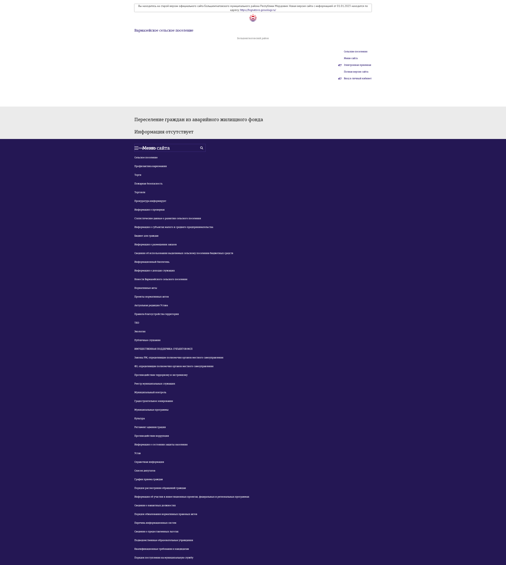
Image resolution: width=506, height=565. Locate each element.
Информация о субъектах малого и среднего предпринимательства (173, 227)
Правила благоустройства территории (156, 314)
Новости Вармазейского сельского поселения (160, 279)
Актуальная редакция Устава (151, 305)
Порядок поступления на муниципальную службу (163, 557)
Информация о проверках (149, 209)
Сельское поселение (146, 157)
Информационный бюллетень (151, 262)
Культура (139, 418)
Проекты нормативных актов (151, 296)
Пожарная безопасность (148, 183)
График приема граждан (148, 479)
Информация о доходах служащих (154, 270)
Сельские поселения (355, 51)
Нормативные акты (145, 288)
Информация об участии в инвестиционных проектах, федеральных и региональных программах (191, 496)
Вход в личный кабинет (358, 78)
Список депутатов (144, 470)
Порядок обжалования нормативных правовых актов (165, 514)
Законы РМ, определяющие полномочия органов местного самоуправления (178, 357)
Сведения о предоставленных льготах (156, 531)
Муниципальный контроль (150, 392)
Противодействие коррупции (151, 436)
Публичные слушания (147, 340)
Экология (139, 331)
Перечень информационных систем (155, 523)
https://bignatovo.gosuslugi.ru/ (258, 10)
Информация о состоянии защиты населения (161, 444)
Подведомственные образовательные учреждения (163, 540)
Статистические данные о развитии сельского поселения (167, 218)
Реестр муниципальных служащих (154, 383)
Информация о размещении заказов (155, 244)
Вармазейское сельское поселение (163, 30)
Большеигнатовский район (253, 38)
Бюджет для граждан (146, 235)
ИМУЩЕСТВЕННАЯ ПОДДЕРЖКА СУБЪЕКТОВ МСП (163, 349)
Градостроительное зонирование (153, 401)
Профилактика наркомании (150, 166)
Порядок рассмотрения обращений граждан (160, 488)
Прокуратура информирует (150, 201)
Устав (137, 453)
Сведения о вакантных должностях (155, 505)
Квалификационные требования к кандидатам (161, 549)
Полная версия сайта (356, 71)
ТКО (136, 322)
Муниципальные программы (151, 409)
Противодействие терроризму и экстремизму (161, 375)
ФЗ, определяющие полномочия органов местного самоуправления (173, 366)
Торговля (139, 192)
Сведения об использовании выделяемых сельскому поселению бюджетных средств (183, 253)
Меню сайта (351, 58)
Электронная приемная (357, 65)
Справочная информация (149, 462)
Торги (137, 175)
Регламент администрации (150, 427)
